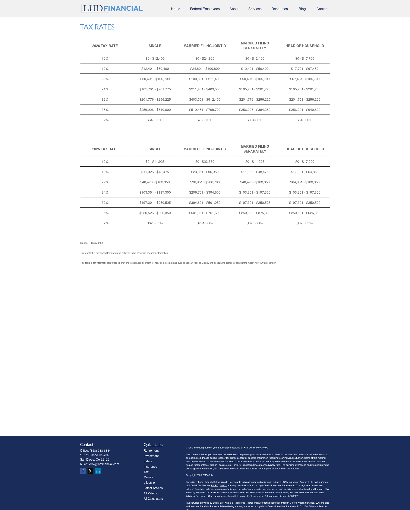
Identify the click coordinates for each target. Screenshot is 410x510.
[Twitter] (90, 471)
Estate (148, 461)
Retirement (151, 450)
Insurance (150, 466)
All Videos (150, 493)
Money (148, 477)
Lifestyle (149, 482)
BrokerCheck (260, 447)
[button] (175, 8)
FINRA (214, 485)
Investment (151, 456)
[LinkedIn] (98, 471)
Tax (146, 472)
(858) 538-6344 (100, 450)
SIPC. (223, 485)
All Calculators (153, 498)
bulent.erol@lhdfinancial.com (99, 464)
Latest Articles (153, 488)
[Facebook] (83, 471)
